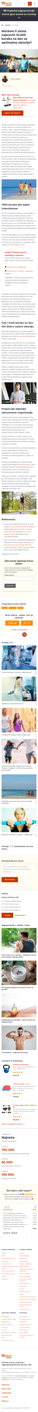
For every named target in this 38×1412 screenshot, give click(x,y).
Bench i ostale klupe (25, 1273)
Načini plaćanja (23, 1316)
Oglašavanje (6, 1393)
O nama (5, 1397)
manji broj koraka (18, 336)
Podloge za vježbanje (25, 1264)
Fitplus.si (5, 1401)
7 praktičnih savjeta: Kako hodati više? (16, 735)
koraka (32, 369)
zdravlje (20, 608)
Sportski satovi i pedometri (9, 1332)
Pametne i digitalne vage (9, 1319)
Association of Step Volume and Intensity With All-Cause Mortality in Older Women (19, 545)
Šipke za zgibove (24, 1266)
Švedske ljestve (6, 1316)
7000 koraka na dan (17, 245)
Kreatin (4, 1256)
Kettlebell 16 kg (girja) (20, 1064)
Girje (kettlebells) (24, 1256)
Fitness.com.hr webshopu (17, 267)
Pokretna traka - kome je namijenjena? (17, 672)
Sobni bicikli (22, 1286)
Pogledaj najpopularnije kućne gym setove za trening (19, 12)
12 (35, 703)
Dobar (11, 623)
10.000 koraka (24, 465)
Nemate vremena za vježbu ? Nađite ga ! (17, 835)
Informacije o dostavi (25, 1319)
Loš (28, 623)
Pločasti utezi (23, 1258)
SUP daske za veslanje (8, 1340)
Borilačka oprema (7, 1324)
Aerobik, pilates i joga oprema (27, 1297)
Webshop (5, 1385)
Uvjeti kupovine (23, 1330)
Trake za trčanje (24, 1283)
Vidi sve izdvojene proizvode (12, 1124)
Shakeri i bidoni (6, 1322)
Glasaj (7, 915)
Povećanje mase (6, 1264)
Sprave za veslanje (24, 1291)
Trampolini (5, 1327)
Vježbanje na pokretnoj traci (12, 704)
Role (3, 1337)
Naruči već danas (12, 113)
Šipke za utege (23, 1261)
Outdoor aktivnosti (24, 1309)
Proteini (4, 1253)
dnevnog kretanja (15, 171)
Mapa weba (6, 1389)
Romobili (4, 1330)
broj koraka (12, 608)
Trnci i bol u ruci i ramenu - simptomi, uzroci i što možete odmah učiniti (19, 956)
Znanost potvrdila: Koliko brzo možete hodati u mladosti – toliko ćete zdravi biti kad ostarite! (17, 768)
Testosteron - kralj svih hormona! (15, 1052)
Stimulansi (5, 1279)
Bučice (21, 1253)
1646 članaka (8, 86)
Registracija (10, 879)
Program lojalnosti (24, 1327)
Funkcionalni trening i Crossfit (27, 1299)
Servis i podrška (23, 1332)
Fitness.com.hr (7, 4)
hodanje (4, 608)
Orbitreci (22, 1289)
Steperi (21, 1294)
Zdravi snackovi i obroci (8, 1273)
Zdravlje (7, 25)
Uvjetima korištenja (21, 1375)
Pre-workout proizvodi (8, 1271)
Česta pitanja (23, 1322)
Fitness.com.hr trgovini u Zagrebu (20, 271)
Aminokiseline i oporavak (9, 1258)
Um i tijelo (15, 25)
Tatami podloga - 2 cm (21, 1084)
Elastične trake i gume (25, 1302)
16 (35, 672)
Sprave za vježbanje (25, 1276)
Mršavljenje (5, 1261)
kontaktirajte (5, 1379)
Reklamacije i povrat (25, 1324)
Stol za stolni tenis (7, 1335)
